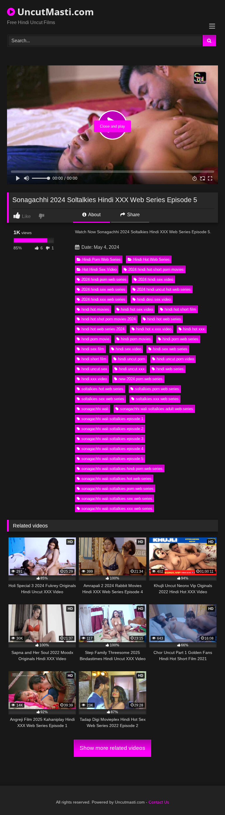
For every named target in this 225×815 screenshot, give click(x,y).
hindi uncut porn (131, 359)
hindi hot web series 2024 (103, 329)
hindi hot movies (95, 309)
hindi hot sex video (137, 309)
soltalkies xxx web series (157, 399)
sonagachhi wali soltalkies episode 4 (112, 449)
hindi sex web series (170, 349)
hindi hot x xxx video (153, 329)
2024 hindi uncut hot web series (164, 289)
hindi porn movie (95, 339)
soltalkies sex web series (102, 399)
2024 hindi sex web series (103, 289)
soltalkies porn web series (157, 389)
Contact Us (159, 802)
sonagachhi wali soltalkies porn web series (117, 488)
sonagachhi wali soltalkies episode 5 (112, 458)
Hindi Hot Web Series (151, 259)
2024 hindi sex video (155, 279)
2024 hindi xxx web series (103, 299)
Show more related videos (112, 748)
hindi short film (93, 359)
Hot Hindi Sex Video (99, 269)
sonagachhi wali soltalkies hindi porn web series (122, 468)
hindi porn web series (180, 339)
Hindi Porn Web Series (101, 259)
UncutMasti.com (54, 11)
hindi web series (170, 369)
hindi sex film (92, 349)
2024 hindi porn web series (104, 279)
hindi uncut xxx (132, 369)
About (93, 214)
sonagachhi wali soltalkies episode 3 (112, 439)
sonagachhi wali (94, 409)
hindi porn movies (136, 339)
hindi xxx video (94, 379)
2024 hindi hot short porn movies (156, 269)
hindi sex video (128, 349)
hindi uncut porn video (175, 359)
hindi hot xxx (194, 329)
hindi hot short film (180, 309)
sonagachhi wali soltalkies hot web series (116, 478)
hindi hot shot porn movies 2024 (108, 319)
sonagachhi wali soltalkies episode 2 (112, 429)
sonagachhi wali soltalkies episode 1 (112, 419)
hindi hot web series (164, 319)
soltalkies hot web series (102, 389)
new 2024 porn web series (141, 379)
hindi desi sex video (154, 299)
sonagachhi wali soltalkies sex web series (116, 498)
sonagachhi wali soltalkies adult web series (156, 409)
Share (133, 214)
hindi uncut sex (94, 369)
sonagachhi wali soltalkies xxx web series (116, 508)
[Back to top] (206, 797)
